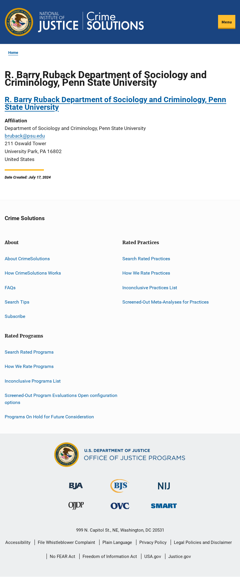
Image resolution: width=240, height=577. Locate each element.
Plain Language (117, 542)
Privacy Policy (153, 542)
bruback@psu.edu (25, 136)
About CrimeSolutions (27, 258)
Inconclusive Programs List (33, 381)
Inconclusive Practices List (149, 287)
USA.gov (152, 556)
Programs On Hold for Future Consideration (49, 417)
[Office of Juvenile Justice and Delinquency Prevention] (76, 507)
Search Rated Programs (29, 352)
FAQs (10, 287)
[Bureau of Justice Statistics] (119, 490)
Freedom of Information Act (110, 556)
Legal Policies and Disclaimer (203, 542)
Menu (227, 22)
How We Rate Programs (29, 366)
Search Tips (17, 302)
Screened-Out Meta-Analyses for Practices (165, 302)
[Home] (91, 22)
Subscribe (15, 316)
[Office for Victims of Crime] (120, 505)
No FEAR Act (62, 556)
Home (13, 52)
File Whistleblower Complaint (66, 542)
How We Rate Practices (146, 273)
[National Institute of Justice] (164, 483)
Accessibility (17, 542)
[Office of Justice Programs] (19, 22)
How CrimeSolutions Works (33, 273)
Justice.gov (179, 556)
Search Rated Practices (146, 258)
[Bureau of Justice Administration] (76, 483)
